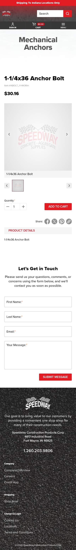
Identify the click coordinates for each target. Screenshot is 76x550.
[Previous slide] (9, 134)
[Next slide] (66, 134)
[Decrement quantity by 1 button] (7, 206)
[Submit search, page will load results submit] (67, 13)
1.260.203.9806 (38, 450)
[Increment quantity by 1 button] (23, 206)
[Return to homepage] (6, 13)
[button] (18, 185)
